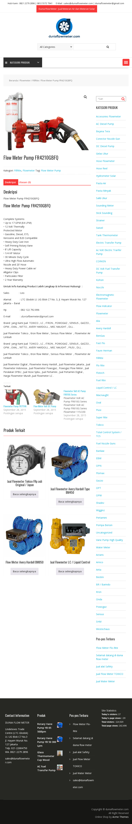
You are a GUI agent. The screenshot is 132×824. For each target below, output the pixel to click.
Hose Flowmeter (105, 161)
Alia (98, 320)
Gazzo (99, 480)
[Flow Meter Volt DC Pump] (47, 397)
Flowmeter (25, 80)
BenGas (100, 335)
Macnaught (102, 395)
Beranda (13, 80)
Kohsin (100, 280)
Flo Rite (100, 365)
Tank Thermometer (107, 235)
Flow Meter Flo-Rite (107, 647)
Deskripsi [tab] (10, 182)
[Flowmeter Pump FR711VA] (16, 397)
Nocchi (100, 287)
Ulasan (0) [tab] (25, 182)
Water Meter (103, 547)
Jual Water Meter (105, 681)
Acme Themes (120, 816)
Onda (99, 599)
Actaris (100, 554)
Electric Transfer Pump (108, 242)
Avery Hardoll (103, 328)
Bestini (100, 577)
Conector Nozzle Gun (108, 138)
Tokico (100, 424)
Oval (98, 402)
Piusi (98, 410)
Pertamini (101, 517)
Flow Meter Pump (51, 170)
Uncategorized (104, 532)
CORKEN (101, 261)
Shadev (100, 502)
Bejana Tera (103, 131)
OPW (99, 495)
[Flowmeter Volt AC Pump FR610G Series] (79, 405)
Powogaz (101, 606)
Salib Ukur (101, 198)
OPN (98, 465)
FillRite (35, 80)
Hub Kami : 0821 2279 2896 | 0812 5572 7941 (30, 3)
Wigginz (100, 510)
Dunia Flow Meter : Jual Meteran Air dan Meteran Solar (67, 8)
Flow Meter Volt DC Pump (45, 406)
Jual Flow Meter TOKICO (109, 674)
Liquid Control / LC (106, 387)
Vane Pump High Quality (109, 540)
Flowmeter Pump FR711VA (14, 406)
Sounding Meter (105, 205)
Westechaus (103, 629)
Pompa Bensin (104, 525)
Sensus (100, 614)
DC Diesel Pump (105, 146)
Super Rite (101, 417)
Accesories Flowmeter (108, 116)
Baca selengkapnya (24, 494)
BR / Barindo (103, 584)
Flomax (100, 473)
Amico (99, 562)
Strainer (100, 220)
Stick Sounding (104, 213)
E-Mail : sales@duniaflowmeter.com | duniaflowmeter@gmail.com (90, 3)
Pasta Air (101, 183)
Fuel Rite (101, 380)
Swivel (99, 227)
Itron (98, 592)
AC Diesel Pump (105, 124)
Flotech (100, 372)
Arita (98, 569)
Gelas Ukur (102, 153)
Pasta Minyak (103, 190)
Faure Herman (104, 350)
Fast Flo (100, 343)
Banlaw (100, 450)
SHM (98, 621)
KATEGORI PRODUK (20, 62)
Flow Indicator (104, 306)
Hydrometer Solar (106, 175)
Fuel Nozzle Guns (106, 443)
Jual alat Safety (104, 666)
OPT (98, 488)
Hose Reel (101, 168)
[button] (126, 62)
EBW (98, 458)
